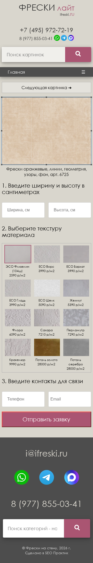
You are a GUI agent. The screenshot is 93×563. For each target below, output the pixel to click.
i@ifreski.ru (47, 453)
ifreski (67, 14)
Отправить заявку (46, 419)
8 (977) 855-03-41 (36, 38)
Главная (16, 72)
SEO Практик (56, 552)
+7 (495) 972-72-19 (46, 30)
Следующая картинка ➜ (46, 87)
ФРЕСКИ (46, 7)
